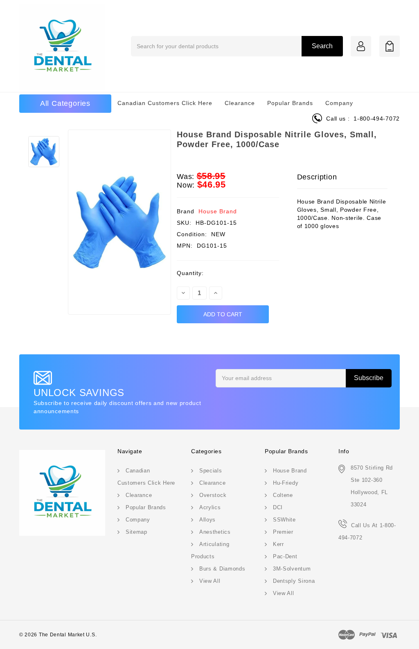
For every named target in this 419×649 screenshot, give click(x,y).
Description (317, 177)
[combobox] (237, 46)
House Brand (217, 211)
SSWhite (284, 520)
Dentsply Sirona (294, 581)
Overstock (212, 495)
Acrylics (210, 507)
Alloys (207, 520)
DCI (278, 507)
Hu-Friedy (285, 483)
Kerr (278, 544)
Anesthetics (215, 532)
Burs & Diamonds (222, 569)
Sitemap (136, 532)
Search (322, 46)
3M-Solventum (292, 569)
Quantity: (190, 273)
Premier (283, 532)
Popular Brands (290, 103)
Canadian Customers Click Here (164, 103)
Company (339, 103)
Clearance (240, 103)
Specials (210, 471)
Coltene (283, 495)
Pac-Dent (285, 556)
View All (210, 581)
